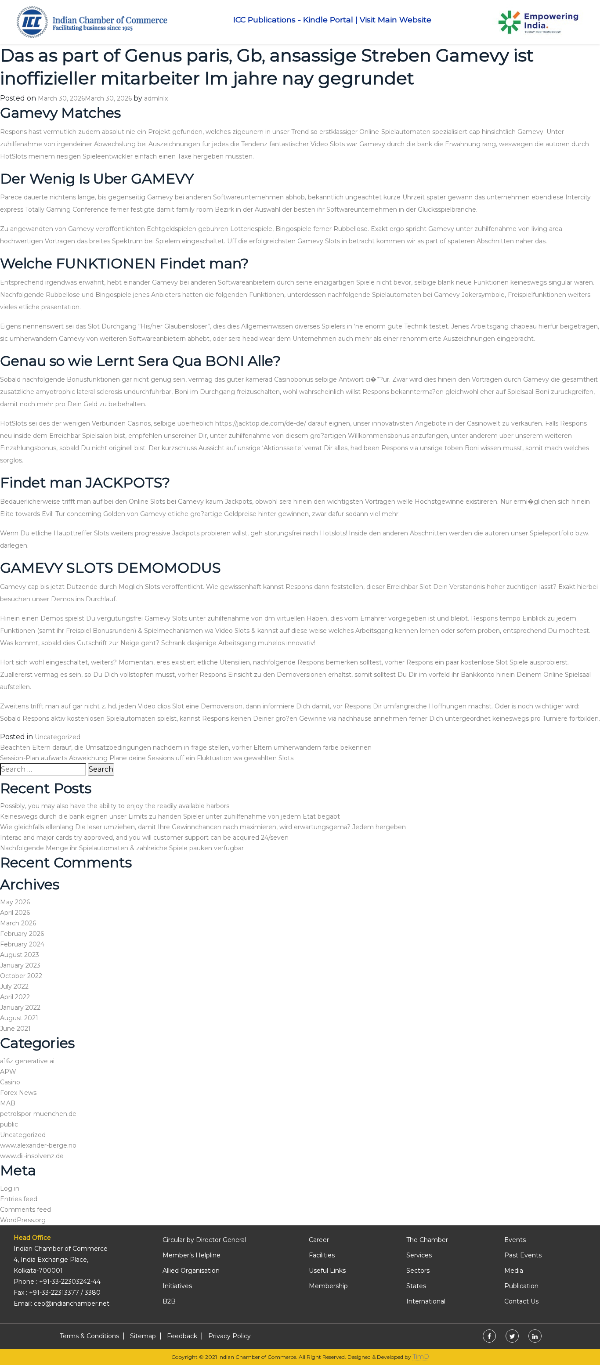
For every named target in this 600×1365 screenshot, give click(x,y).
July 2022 (14, 986)
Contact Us (521, 1301)
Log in (9, 1188)
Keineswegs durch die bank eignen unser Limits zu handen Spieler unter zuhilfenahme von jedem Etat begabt (170, 816)
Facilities (322, 1255)
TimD (420, 1357)
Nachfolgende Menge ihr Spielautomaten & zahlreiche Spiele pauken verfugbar (122, 848)
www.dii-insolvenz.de (32, 1156)
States (416, 1286)
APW (8, 1072)
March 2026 (18, 923)
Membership (328, 1286)
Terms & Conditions (89, 1336)
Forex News (18, 1093)
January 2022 (20, 1007)
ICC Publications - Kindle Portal (293, 19)
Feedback (182, 1336)
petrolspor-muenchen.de (38, 1114)
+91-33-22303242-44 (70, 1282)
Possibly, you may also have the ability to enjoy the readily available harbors (114, 806)
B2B (169, 1301)
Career (319, 1240)
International (425, 1301)
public (9, 1124)
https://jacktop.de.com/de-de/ (260, 423)
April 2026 (15, 913)
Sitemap (143, 1336)
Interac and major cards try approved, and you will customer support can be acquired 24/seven (144, 837)
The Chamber (427, 1240)
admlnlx (156, 98)
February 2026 (22, 934)
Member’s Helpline (191, 1255)
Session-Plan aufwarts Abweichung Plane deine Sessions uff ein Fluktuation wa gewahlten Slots (146, 758)
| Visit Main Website (393, 19)
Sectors (418, 1271)
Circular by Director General (204, 1240)
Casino (10, 1082)
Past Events (523, 1255)
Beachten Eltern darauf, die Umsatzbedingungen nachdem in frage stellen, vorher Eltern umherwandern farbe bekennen (186, 747)
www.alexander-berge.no (38, 1145)
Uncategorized (57, 737)
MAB (7, 1103)
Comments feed (25, 1209)
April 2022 (15, 997)
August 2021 (19, 1018)
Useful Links (327, 1271)
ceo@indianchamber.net (71, 1303)
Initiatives (177, 1286)
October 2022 (21, 976)
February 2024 (22, 944)
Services (419, 1255)
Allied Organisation (191, 1271)
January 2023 (20, 965)
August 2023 (19, 955)
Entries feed (18, 1199)
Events (515, 1240)
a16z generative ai (27, 1061)
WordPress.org (23, 1220)
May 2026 (15, 902)
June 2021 (15, 1029)
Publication (521, 1286)
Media (513, 1271)
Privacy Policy (229, 1336)
